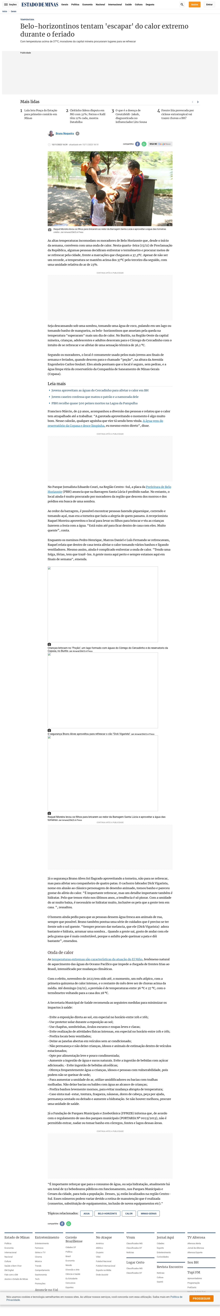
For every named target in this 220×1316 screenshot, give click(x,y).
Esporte (160, 1248)
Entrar (209, 4)
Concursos (70, 1283)
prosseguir (201, 1298)
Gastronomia (41, 1274)
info (77, 133)
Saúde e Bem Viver (13, 1266)
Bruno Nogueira (65, 133)
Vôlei (98, 1257)
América (100, 1243)
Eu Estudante (71, 1278)
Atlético (99, 1248)
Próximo (198, 102)
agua (87, 1213)
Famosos (39, 1248)
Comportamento (42, 1270)
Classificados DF (134, 1248)
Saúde (128, 4)
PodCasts (191, 1287)
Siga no (153, 144)
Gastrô (160, 1282)
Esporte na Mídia (103, 1270)
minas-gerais (148, 1213)
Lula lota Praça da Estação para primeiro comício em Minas (40, 114)
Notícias (130, 1252)
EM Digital (9, 1270)
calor (129, 1213)
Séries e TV (40, 1252)
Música (38, 1261)
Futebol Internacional (105, 1266)
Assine (194, 4)
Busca (182, 4)
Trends (38, 1266)
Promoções (40, 1283)
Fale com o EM (11, 1274)
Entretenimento (42, 1243)
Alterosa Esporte (194, 1252)
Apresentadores (194, 1278)
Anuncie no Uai (46, 1290)
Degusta (150, 4)
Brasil (68, 1256)
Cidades (160, 1243)
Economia (87, 4)
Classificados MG (134, 1243)
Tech (37, 1279)
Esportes (70, 1287)
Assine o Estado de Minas (16, 1279)
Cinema (38, 1257)
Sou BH (193, 1262)
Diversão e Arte (72, 1269)
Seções (13, 4)
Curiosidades (163, 1257)
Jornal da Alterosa (195, 1248)
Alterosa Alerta (194, 1243)
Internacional (115, 4)
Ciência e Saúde (73, 1274)
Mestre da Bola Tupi (196, 1292)
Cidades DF (71, 1247)
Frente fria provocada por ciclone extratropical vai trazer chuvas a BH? (177, 114)
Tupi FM (193, 1272)
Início (4, 11)
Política (75, 4)
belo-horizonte (107, 1213)
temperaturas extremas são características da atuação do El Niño (97, 959)
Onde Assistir (102, 1274)
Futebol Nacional (103, 1261)
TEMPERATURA (27, 20)
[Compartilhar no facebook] (137, 144)
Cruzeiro (99, 1252)
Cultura (139, 4)
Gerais (64, 4)
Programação (193, 1283)
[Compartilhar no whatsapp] (144, 144)
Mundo (69, 1265)
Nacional (100, 4)
